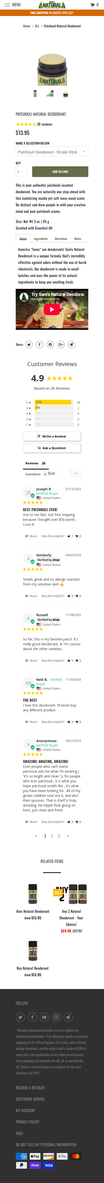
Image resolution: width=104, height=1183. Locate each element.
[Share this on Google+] (60, 344)
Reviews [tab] (31, 463)
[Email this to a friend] (71, 344)
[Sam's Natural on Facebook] (33, 1017)
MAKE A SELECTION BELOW (32, 143)
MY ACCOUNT (25, 1110)
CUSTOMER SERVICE (30, 1099)
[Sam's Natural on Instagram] (57, 1017)
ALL (37, 25)
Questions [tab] (33, 474)
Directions (61, 238)
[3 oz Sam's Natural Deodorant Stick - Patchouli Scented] (52, 62)
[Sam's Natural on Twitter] (21, 1017)
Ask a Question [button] (54, 448)
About (23, 238)
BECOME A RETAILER (30, 1088)
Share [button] (33, 536)
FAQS (19, 1133)
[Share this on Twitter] (28, 344)
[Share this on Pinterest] (49, 344)
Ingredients (41, 238)
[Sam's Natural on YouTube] (45, 1017)
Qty (18, 163)
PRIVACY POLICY (27, 1122)
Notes (77, 238)
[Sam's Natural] (52, 4)
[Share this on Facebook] (39, 344)
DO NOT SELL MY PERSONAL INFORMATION (46, 1144)
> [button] (68, 835)
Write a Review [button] (54, 436)
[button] (70, 536)
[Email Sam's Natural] (69, 1017)
